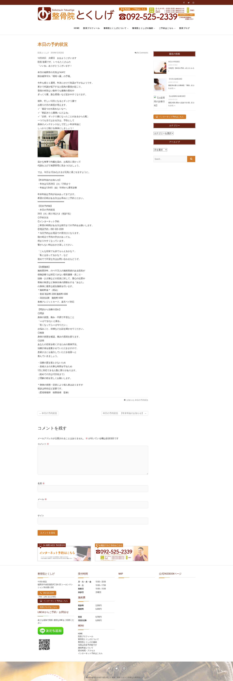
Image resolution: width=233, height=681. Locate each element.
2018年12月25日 (57, 53)
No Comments (142, 53)
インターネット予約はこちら (90, 653)
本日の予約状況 (141, 400)
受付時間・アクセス (86, 650)
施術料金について (85, 648)
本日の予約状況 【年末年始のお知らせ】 (125, 413)
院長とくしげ (43, 53)
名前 (41, 483)
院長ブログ (184, 28)
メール (42, 499)
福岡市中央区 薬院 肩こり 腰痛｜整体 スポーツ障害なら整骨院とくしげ (119, 677)
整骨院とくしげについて (115, 28)
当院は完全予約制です (87, 645)
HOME (77, 28)
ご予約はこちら (166, 28)
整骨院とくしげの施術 (142, 28)
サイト (41, 515)
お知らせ (130, 400)
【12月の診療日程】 (175, 79)
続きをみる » (181, 86)
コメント (43, 444)
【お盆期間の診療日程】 (177, 96)
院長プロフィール (91, 28)
